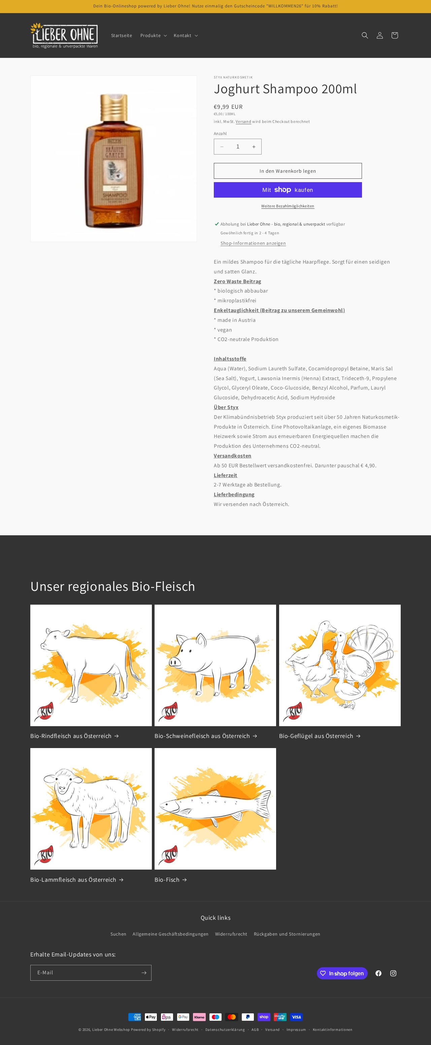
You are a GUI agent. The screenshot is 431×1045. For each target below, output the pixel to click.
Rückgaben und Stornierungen (287, 934)
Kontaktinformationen (333, 1029)
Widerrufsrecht (231, 934)
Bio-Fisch (167, 879)
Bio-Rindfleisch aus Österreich (71, 736)
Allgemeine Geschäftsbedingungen (171, 934)
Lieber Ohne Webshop (111, 1029)
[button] (153, 35)
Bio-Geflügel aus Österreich (316, 736)
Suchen (118, 934)
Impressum (296, 1029)
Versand (243, 121)
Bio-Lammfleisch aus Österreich (73, 879)
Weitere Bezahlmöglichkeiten (287, 205)
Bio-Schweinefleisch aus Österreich (202, 736)
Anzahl (220, 133)
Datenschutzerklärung (225, 1029)
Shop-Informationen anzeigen (253, 243)
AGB (255, 1029)
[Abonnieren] (143, 973)
